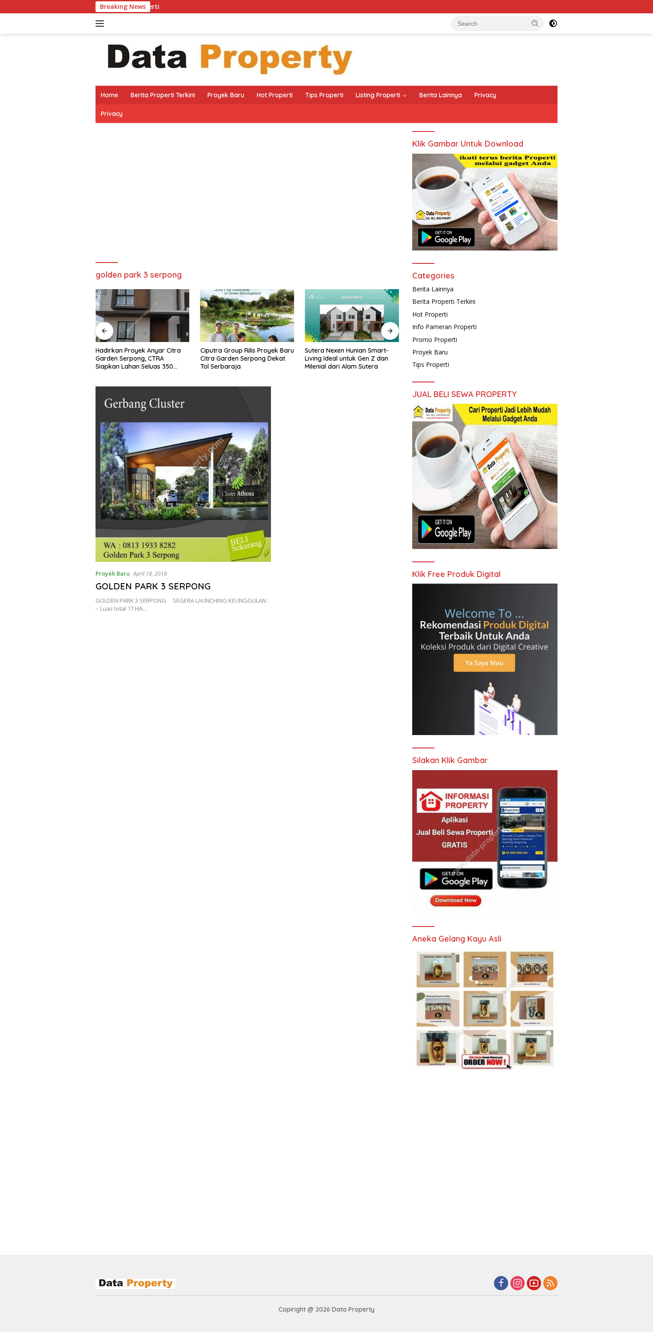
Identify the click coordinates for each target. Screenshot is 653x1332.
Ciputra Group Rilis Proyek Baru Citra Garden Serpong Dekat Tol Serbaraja (247, 358)
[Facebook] (501, 1284)
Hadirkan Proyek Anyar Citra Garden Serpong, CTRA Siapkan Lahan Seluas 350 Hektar (138, 358)
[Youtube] (534, 1284)
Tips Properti (324, 95)
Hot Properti (275, 95)
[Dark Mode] (553, 23)
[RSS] (550, 1284)
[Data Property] (229, 59)
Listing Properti (378, 95)
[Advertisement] (247, 198)
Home (109, 95)
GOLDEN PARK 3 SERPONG (153, 586)
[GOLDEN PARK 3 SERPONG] (183, 474)
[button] (535, 23)
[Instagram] (517, 1284)
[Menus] (102, 23)
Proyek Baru (225, 95)
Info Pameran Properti (444, 326)
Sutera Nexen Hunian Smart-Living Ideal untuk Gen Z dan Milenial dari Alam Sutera (347, 358)
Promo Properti (434, 339)
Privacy (485, 95)
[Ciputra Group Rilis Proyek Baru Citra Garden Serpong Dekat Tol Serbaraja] (247, 315)
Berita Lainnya (440, 95)
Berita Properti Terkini (163, 95)
